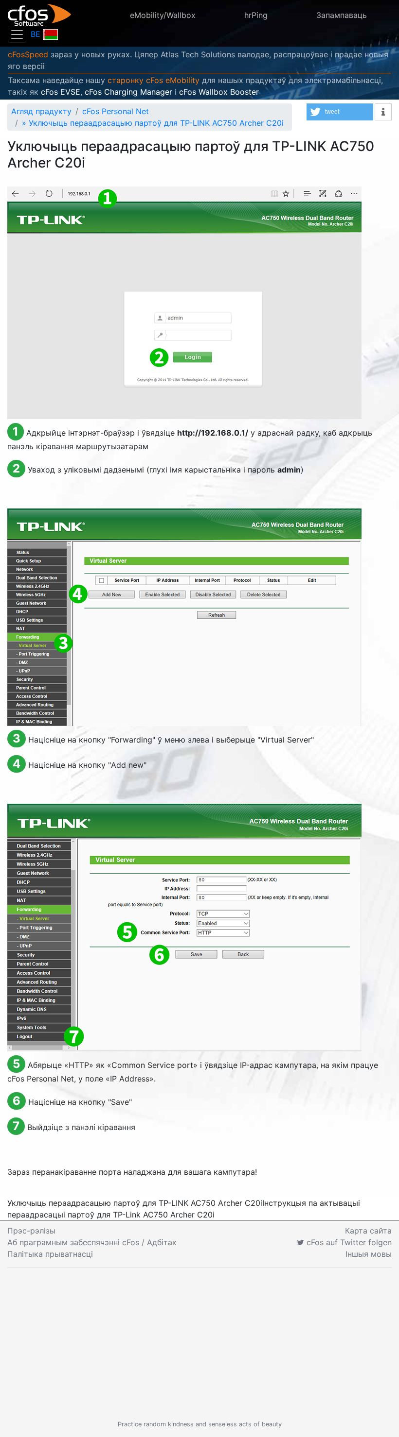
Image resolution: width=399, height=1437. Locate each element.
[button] (340, 111)
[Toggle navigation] (17, 34)
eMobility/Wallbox (163, 15)
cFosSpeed (28, 54)
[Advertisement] (199, 1344)
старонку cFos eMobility (154, 80)
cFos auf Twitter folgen (348, 1242)
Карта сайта (368, 1230)
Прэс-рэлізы (31, 1230)
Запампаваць (341, 15)
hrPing (256, 15)
